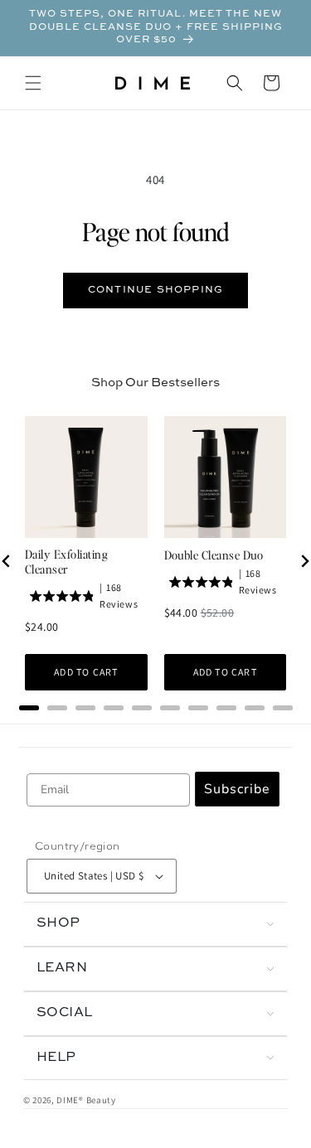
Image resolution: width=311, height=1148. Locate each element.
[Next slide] (304, 561)
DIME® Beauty (85, 1100)
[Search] (234, 83)
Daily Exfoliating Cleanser (66, 561)
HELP (56, 1057)
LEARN (61, 968)
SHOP (58, 923)
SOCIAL (64, 1013)
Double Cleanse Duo (214, 554)
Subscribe (237, 789)
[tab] (29, 707)
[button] (33, 83)
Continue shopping (155, 290)
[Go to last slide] (6, 561)
